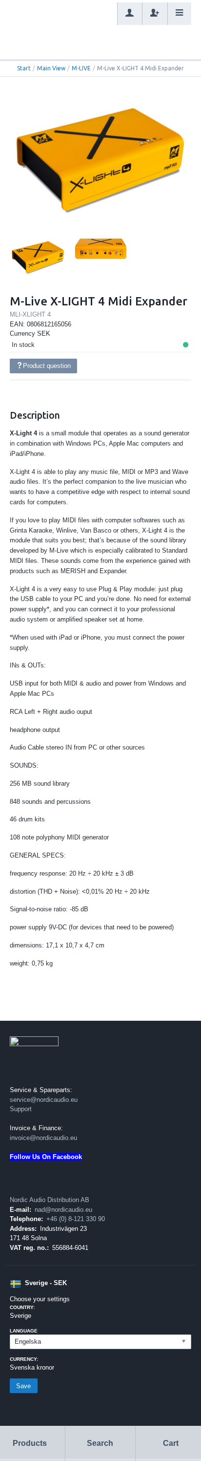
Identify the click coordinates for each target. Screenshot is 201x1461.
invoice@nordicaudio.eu (43, 1137)
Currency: (24, 1359)
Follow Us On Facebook (46, 1156)
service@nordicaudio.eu (44, 1099)
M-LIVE (81, 68)
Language (24, 1330)
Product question (47, 365)
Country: (22, 1307)
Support (21, 1109)
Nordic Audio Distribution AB (49, 1199)
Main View (51, 68)
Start (24, 68)
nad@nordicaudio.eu (63, 1209)
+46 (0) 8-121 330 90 (75, 1219)
